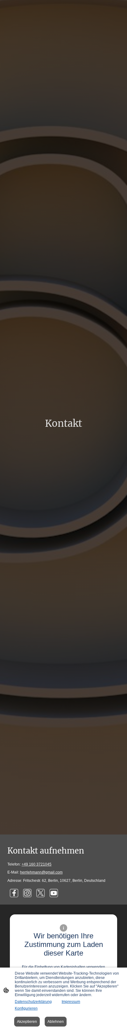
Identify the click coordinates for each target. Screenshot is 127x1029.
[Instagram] (27, 893)
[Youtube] (54, 893)
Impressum (71, 1002)
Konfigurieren (26, 1008)
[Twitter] (40, 893)
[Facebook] (14, 893)
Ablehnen (55, 1021)
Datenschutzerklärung (33, 1002)
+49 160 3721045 (36, 864)
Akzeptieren (27, 1021)
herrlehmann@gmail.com (41, 872)
